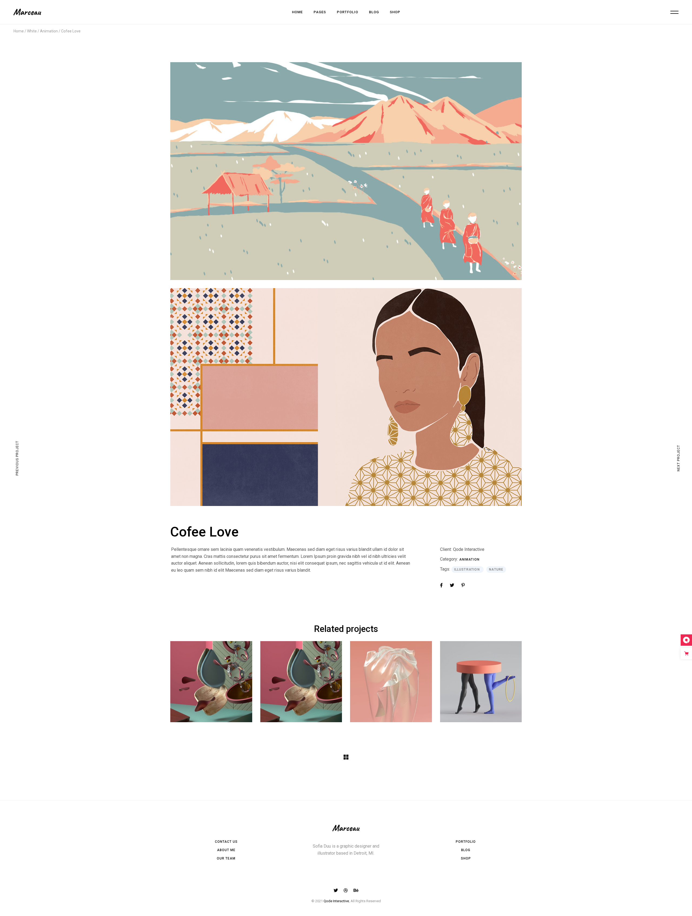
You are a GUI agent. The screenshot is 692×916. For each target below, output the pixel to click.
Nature (496, 569)
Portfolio (466, 842)
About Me (226, 850)
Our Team (226, 858)
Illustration (467, 569)
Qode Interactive (468, 549)
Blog (465, 850)
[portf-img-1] (346, 171)
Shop (466, 858)
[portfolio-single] (346, 397)
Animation (469, 559)
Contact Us (226, 842)
